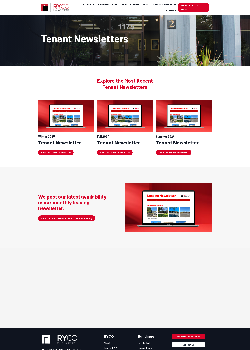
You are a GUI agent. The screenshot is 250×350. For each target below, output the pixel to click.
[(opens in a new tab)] (66, 128)
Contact (171, 10)
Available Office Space (188, 336)
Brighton (103, 4)
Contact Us (188, 344)
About (146, 4)
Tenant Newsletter (164, 4)
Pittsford (89, 4)
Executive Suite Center (126, 4)
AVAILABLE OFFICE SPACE (190, 7)
